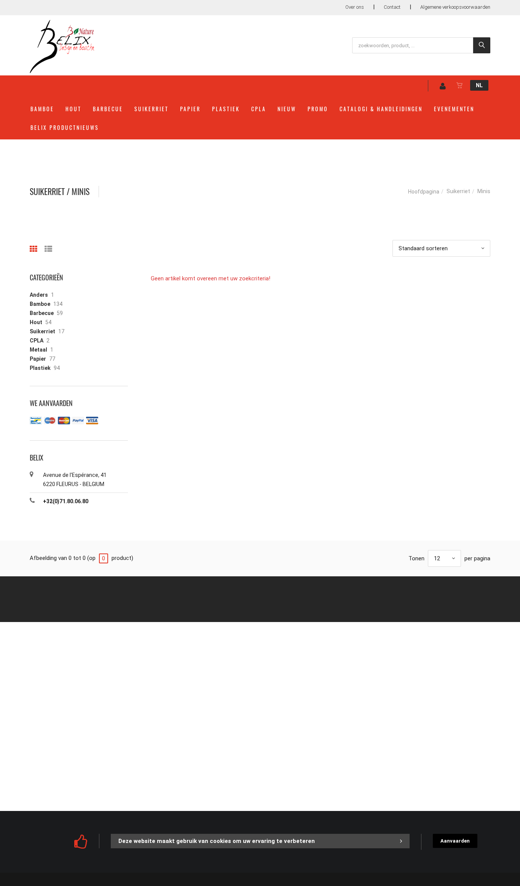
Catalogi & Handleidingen (381, 109)
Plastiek (226, 109)
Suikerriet (151, 109)
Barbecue (108, 109)
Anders (39, 295)
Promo (318, 109)
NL (479, 85)
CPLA (258, 109)
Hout (73, 109)
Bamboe (42, 109)
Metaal (38, 350)
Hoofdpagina (423, 192)
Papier (190, 109)
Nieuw (287, 109)
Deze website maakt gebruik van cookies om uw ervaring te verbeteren (216, 841)
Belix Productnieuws (64, 127)
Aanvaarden (455, 841)
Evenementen (454, 109)
